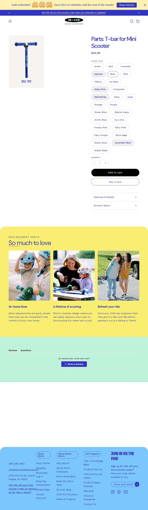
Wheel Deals (43, 489)
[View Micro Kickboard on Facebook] (119, 492)
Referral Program (66, 499)
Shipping (41, 468)
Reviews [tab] (13, 351)
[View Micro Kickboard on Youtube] (125, 492)
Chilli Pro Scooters (66, 494)
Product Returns (93, 469)
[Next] (138, 12)
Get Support (93, 453)
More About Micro (65, 454)
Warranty (89, 491)
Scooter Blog (63, 489)
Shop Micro (41, 454)
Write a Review (77, 365)
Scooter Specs (102, 205)
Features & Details (104, 197)
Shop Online (43, 463)
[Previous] (9, 12)
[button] (132, 21)
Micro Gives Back (65, 476)
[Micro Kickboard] (74, 21)
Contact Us (90, 504)
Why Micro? (63, 463)
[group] (74, 13)
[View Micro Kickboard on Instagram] (112, 492)
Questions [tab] (26, 351)
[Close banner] (145, 5)
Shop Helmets (126, 5)
